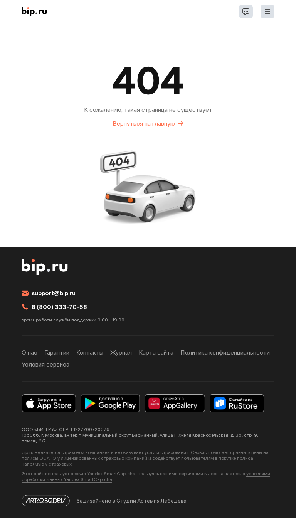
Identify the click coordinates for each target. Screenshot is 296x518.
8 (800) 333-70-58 (59, 307)
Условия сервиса (45, 364)
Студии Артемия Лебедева (151, 500)
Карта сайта (156, 352)
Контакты (89, 352)
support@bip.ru (54, 293)
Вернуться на (144, 123)
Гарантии (56, 352)
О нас (29, 352)
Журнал (121, 352)
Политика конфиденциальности (225, 352)
